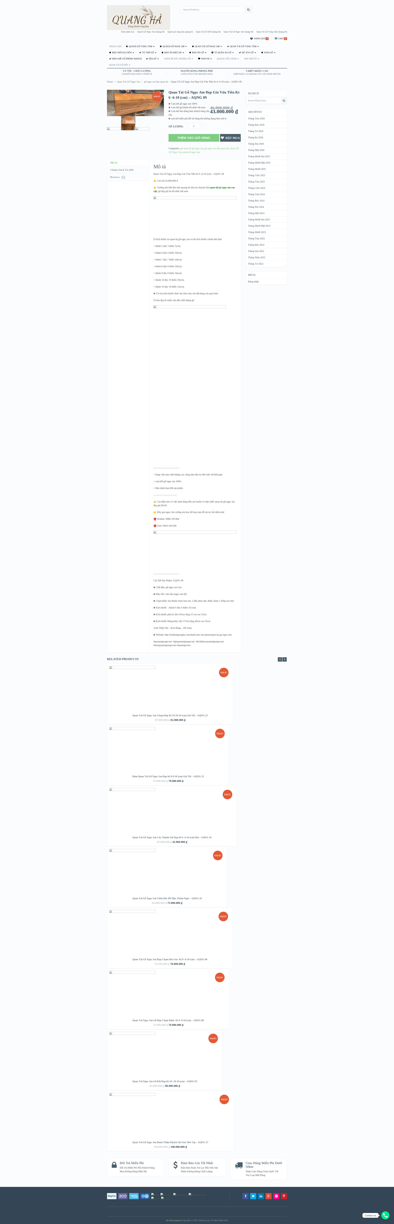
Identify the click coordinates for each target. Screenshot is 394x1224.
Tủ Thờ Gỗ (148, 52)
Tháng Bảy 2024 (256, 200)
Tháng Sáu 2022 (256, 251)
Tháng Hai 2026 (256, 143)
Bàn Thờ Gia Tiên (121, 52)
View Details (170, 693)
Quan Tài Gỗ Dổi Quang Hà (208, 32)
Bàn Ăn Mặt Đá (173, 52)
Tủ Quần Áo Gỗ (222, 52)
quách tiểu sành (227, 59)
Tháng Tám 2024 (256, 194)
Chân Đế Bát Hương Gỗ (177, 59)
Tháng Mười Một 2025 (259, 162)
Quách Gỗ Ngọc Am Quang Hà (150, 32)
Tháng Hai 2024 (256, 207)
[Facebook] (245, 1196)
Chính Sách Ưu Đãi (121, 169)
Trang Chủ (115, 46)
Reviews (117, 177)
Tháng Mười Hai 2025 (259, 156)
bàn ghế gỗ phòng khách (127, 59)
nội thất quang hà (173, 1220)
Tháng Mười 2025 (257, 169)
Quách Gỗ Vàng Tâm (140, 46)
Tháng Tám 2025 (256, 181)
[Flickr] (276, 1196)
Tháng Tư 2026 (255, 131)
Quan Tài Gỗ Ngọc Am (206, 46)
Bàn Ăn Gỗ (197, 52)
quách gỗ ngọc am (173, 46)
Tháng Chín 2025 (256, 175)
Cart (281, 38)
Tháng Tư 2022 (255, 263)
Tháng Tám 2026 (256, 118)
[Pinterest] (284, 1196)
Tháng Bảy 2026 (256, 125)
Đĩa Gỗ (152, 59)
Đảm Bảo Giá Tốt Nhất (197, 1163)
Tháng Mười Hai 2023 (259, 219)
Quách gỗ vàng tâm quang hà (180, 32)
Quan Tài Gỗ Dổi (118, 65)
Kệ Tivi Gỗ (247, 52)
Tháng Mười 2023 (257, 232)
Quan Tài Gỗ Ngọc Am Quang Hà (238, 32)
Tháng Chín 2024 (256, 188)
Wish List (259, 38)
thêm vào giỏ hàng (193, 138)
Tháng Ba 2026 (255, 137)
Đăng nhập (253, 281)
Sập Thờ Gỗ (250, 59)
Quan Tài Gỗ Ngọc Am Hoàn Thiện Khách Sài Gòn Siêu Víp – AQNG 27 (170, 1142)
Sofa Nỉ (205, 59)
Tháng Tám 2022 (256, 238)
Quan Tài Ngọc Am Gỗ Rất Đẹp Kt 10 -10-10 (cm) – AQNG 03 (164, 1081)
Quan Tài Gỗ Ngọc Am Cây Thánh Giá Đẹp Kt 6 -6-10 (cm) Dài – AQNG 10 (171, 837)
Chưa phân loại (127, 32)
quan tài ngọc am (191, 152)
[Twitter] (253, 1196)
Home (110, 81)
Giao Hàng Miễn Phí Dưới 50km (264, 1165)
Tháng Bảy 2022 (256, 244)
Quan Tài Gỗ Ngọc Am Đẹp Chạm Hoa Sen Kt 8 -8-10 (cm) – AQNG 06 (169, 959)
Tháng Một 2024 (256, 213)
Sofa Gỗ (268, 52)
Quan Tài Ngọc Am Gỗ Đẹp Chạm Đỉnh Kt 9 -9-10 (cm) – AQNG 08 (168, 1020)
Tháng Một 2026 (256, 150)
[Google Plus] (268, 1196)
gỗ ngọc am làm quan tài (156, 81)
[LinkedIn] (261, 1196)
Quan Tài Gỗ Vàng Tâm (242, 46)
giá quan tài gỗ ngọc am (191, 148)
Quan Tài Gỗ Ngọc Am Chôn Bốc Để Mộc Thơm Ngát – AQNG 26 (167, 898)
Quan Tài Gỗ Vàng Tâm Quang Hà (271, 32)
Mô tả (113, 162)
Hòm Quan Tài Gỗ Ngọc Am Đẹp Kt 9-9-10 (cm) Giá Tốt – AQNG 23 (168, 776)
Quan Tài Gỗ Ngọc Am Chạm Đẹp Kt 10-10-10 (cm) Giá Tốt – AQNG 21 (170, 715)
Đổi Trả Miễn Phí (132, 1163)
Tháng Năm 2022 (256, 257)
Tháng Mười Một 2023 (259, 226)
